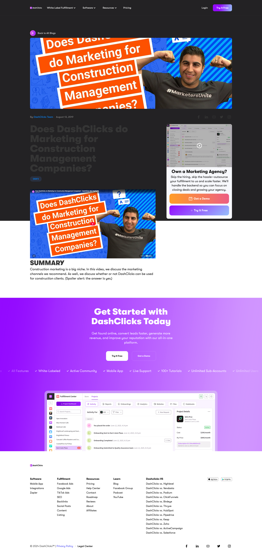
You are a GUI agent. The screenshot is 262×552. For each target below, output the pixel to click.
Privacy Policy (65, 546)
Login (205, 7)
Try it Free (222, 7)
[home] (36, 8)
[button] (61, 8)
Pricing (127, 7)
